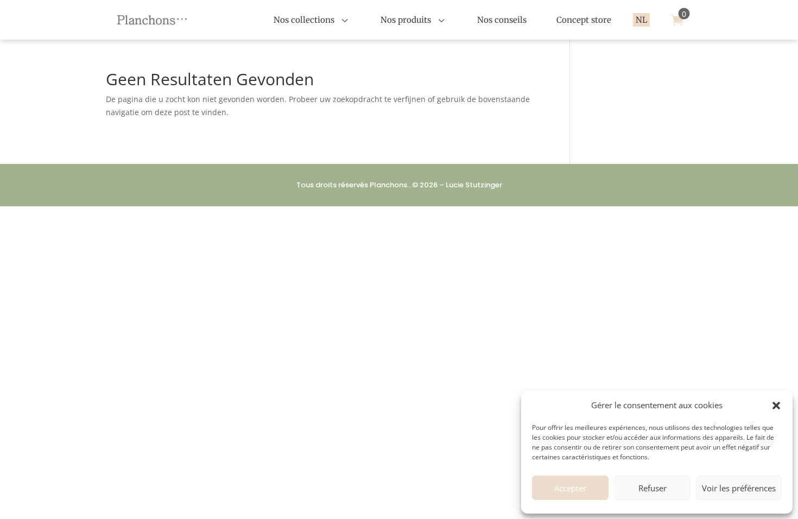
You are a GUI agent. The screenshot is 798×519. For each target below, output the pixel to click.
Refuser (652, 488)
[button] (776, 405)
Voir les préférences (739, 488)
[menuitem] (312, 19)
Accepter (570, 488)
